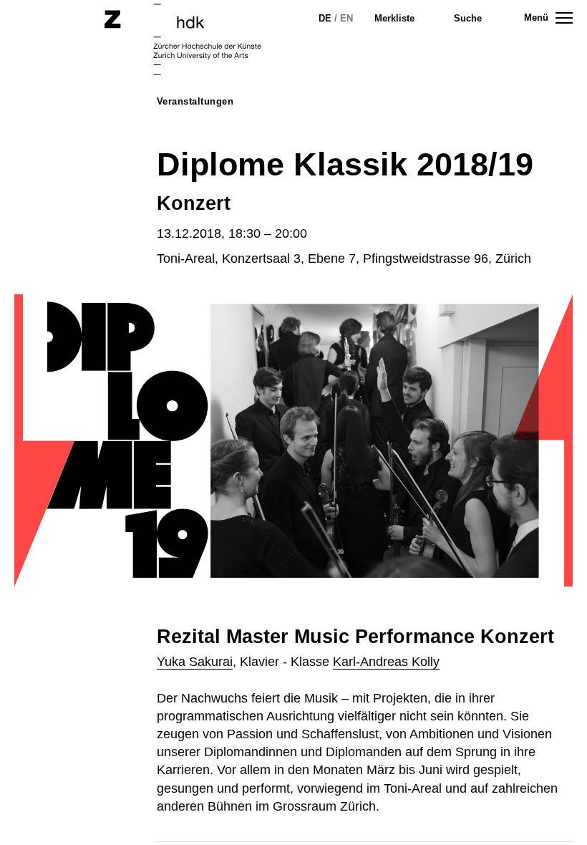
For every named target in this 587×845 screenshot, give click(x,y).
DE (325, 18)
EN (346, 18)
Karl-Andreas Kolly (386, 662)
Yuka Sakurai (195, 662)
